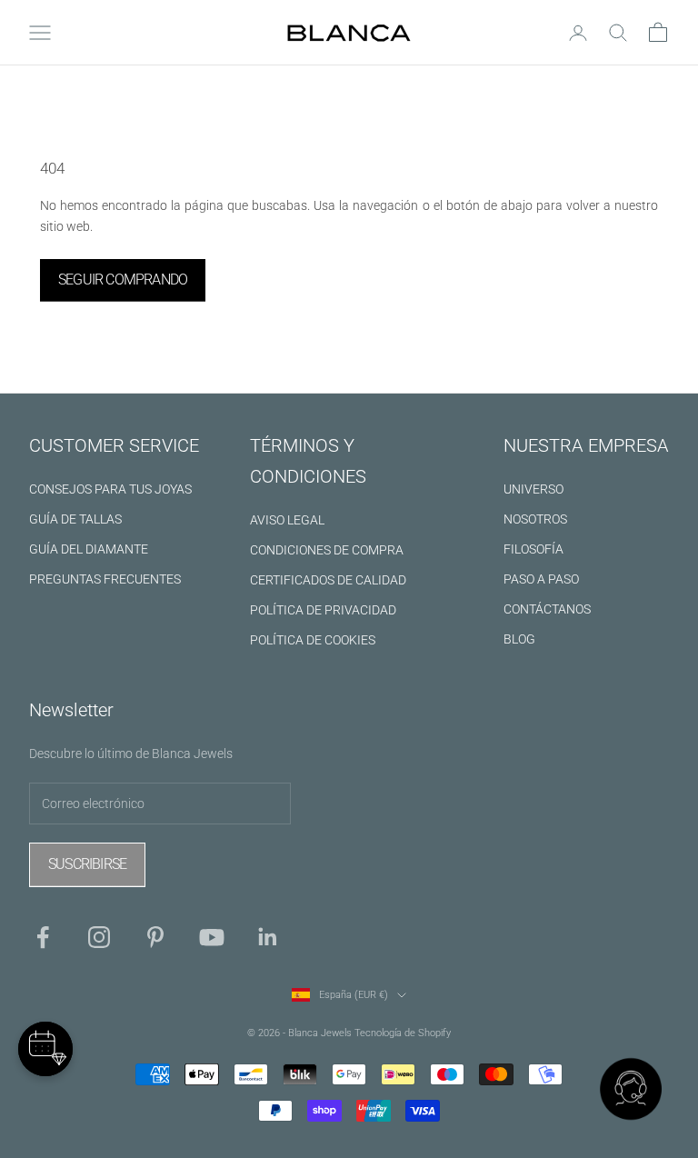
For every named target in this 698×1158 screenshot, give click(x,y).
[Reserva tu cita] (45, 1049)
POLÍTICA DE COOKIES (312, 640)
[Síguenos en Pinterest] (155, 937)
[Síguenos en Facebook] (42, 937)
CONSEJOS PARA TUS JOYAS (110, 489)
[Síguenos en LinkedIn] (268, 937)
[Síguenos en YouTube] (211, 937)
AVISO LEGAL (287, 520)
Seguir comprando (122, 279)
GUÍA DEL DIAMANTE (88, 549)
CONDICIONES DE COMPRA (327, 550)
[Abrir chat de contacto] (630, 1090)
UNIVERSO (533, 489)
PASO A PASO (541, 579)
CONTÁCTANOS (547, 609)
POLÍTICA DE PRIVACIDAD (323, 610)
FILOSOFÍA (533, 549)
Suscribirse (87, 864)
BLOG (519, 639)
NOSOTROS (535, 519)
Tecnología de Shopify (402, 1033)
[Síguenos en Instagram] (99, 937)
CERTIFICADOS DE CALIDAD (328, 580)
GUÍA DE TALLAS (75, 519)
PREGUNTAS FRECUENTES (105, 579)
